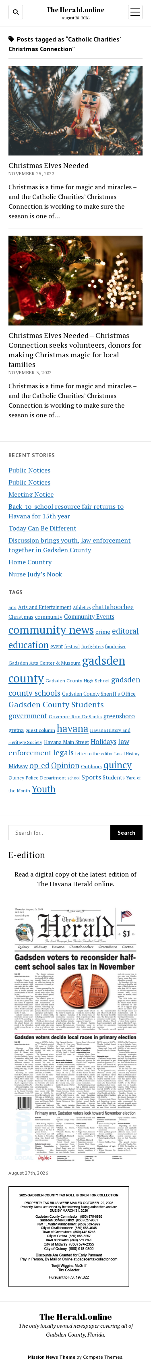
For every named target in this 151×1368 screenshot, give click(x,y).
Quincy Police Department (37, 777)
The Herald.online (75, 9)
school (74, 778)
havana (73, 728)
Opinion (65, 765)
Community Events (89, 616)
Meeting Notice (31, 494)
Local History (126, 754)
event (56, 646)
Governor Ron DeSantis (75, 716)
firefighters (92, 646)
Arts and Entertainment (44, 607)
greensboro (119, 716)
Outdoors (91, 766)
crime (102, 631)
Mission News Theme (51, 1357)
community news (51, 629)
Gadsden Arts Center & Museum (44, 663)
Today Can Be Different (42, 528)
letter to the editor (94, 754)
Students (114, 777)
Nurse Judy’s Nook (35, 574)
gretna (16, 730)
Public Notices (29, 470)
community (48, 616)
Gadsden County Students (56, 704)
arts (12, 607)
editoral (125, 631)
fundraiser (115, 646)
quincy (117, 765)
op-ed (39, 765)
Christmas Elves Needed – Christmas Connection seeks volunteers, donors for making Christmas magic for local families (74, 349)
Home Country (30, 562)
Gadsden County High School (78, 680)
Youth (44, 789)
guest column (40, 730)
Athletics (82, 607)
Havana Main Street (66, 742)
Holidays (103, 741)
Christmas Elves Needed (48, 165)
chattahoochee (113, 607)
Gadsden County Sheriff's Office (99, 693)
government (27, 715)
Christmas (20, 616)
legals (63, 752)
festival (72, 646)
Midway (18, 766)
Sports (91, 777)
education (28, 645)
